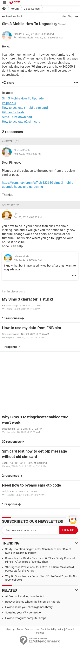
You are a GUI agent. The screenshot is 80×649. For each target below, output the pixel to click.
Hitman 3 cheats (13, 112)
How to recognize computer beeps (25, 618)
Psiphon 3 (9, 103)
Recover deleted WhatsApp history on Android (32, 601)
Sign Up (10, 629)
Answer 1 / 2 (10, 141)
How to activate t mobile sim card (25, 108)
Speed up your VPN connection (23, 612)
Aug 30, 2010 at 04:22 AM (27, 153)
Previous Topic (14, 16)
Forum (15, 8)
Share (10, 82)
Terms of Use (32, 629)
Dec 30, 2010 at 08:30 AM (28, 217)
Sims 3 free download (17, 117)
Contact (69, 629)
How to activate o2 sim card (21, 121)
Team (20, 629)
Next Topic (68, 16)
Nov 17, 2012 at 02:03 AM (49, 37)
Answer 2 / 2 (10, 204)
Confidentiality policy (52, 629)
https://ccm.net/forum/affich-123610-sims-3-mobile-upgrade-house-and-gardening (38, 185)
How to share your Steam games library (29, 607)
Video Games (32, 8)
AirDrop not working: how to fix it (24, 596)
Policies (40, 632)
